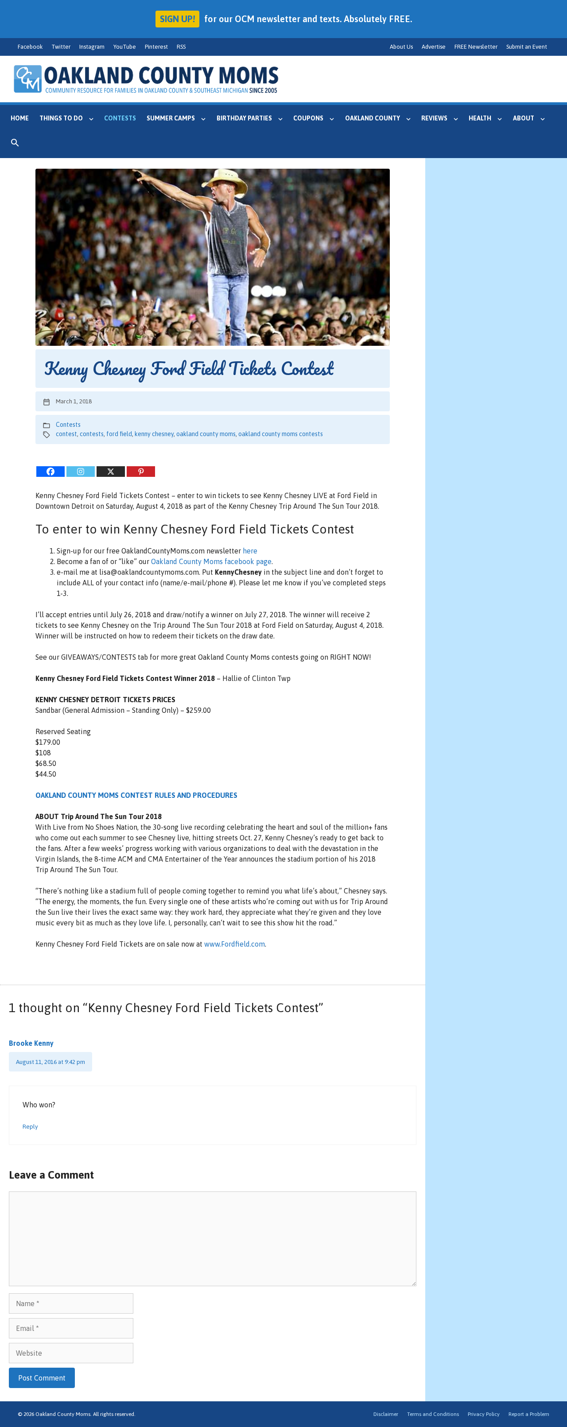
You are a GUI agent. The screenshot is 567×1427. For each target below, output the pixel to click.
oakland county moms (206, 433)
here (250, 551)
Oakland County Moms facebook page (211, 561)
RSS (181, 46)
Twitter (60, 46)
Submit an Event (526, 46)
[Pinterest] (141, 471)
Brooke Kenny (31, 1043)
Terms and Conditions (433, 1414)
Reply (30, 1126)
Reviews (434, 118)
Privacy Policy (484, 1414)
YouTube (124, 46)
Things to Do (61, 118)
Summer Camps (171, 118)
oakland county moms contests (280, 433)
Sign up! (177, 19)
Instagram (92, 46)
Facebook (30, 46)
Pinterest (156, 46)
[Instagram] (80, 471)
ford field (119, 433)
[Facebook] (50, 471)
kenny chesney (154, 433)
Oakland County (372, 118)
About (523, 118)
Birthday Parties (244, 118)
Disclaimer (385, 1414)
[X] (111, 471)
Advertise (434, 46)
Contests (120, 118)
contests (92, 433)
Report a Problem (529, 1414)
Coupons (308, 118)
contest (66, 433)
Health (480, 118)
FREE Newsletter (475, 46)
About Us (401, 46)
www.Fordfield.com (234, 944)
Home (20, 118)
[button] (15, 144)
